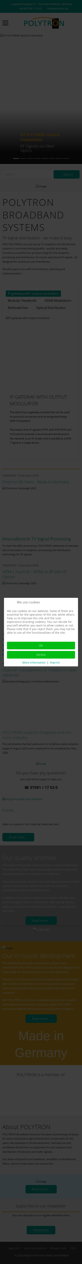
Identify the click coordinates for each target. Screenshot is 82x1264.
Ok (41, 645)
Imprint (55, 662)
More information (34, 662)
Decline (41, 655)
